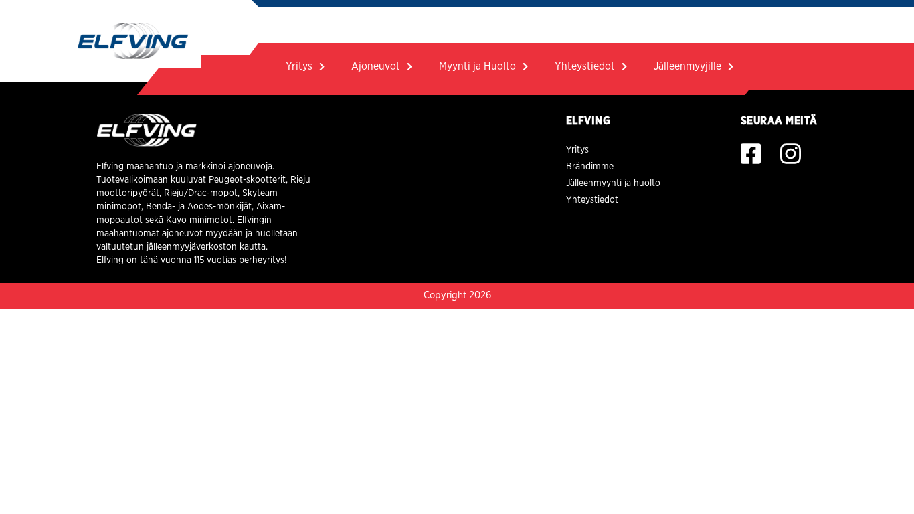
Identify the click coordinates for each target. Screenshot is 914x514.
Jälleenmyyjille (687, 66)
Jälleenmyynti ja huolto (613, 183)
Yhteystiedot (585, 66)
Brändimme (590, 166)
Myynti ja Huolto (477, 66)
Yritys (299, 66)
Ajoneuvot (375, 66)
